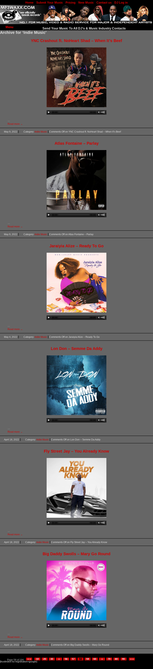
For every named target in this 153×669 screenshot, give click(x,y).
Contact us (104, 2)
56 (66, 659)
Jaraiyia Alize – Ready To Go (76, 246)
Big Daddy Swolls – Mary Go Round (76, 554)
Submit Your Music (49, 2)
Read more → (15, 124)
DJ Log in (121, 2)
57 (73, 659)
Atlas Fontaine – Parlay (77, 143)
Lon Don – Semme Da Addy (76, 348)
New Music (86, 2)
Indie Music (41, 131)
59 (87, 659)
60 (94, 659)
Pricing (71, 2)
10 (37, 659)
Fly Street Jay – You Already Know (76, 451)
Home (29, 2)
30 (51, 659)
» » (132, 659)
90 (123, 659)
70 (109, 659)
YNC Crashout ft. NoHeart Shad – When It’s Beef (76, 40)
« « (29, 659)
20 (44, 659)
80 (116, 659)
